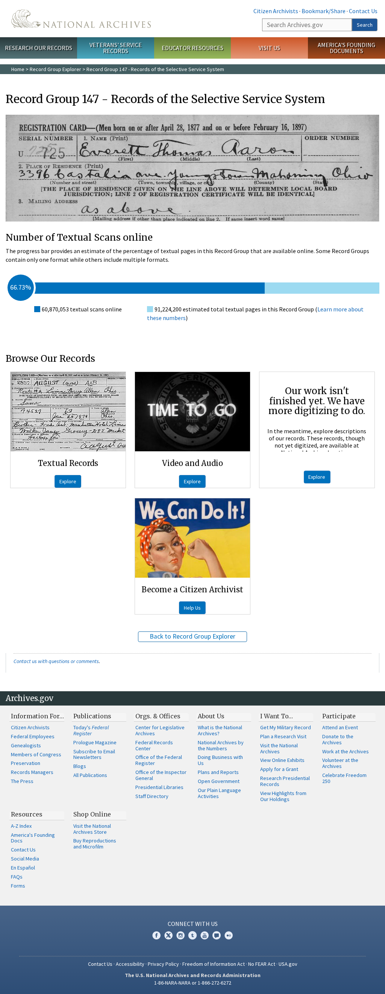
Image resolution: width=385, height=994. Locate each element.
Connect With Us (193, 923)
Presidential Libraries (159, 787)
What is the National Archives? (220, 730)
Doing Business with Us (220, 760)
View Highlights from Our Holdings (283, 796)
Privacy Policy (163, 964)
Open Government (218, 781)
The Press (22, 781)
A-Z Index (21, 826)
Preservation (25, 763)
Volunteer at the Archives (340, 763)
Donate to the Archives (337, 739)
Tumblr (192, 935)
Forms (18, 885)
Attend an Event (340, 727)
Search (365, 24)
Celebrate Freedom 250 (344, 778)
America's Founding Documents (346, 48)
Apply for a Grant (279, 769)
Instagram (180, 935)
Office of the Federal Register (158, 760)
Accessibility (130, 964)
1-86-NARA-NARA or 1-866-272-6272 (192, 982)
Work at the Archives (345, 751)
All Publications (90, 775)
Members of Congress (36, 754)
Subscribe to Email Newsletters (94, 754)
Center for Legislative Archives (160, 730)
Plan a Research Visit (283, 736)
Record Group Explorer (55, 69)
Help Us (192, 607)
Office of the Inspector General (160, 775)
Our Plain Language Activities (219, 793)
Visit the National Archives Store (92, 829)
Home (17, 69)
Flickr (228, 935)
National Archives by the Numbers (221, 745)
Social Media (25, 858)
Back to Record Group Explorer (192, 636)
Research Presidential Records (285, 781)
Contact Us (363, 11)
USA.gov (288, 964)
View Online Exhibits (282, 760)
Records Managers (32, 772)
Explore (67, 481)
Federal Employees (33, 736)
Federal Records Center (154, 745)
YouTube (204, 935)
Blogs (79, 766)
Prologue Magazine (95, 742)
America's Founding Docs (33, 838)
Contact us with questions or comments (56, 661)
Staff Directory (151, 796)
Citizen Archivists (275, 11)
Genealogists (26, 745)
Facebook (156, 935)
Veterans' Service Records (115, 48)
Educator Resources (192, 48)
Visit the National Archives (279, 748)
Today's (91, 730)
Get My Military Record (285, 727)
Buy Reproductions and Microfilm (94, 843)
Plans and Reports (218, 772)
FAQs (17, 876)
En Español (23, 867)
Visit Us (269, 48)
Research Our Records (38, 48)
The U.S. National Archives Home (81, 18)
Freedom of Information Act (213, 964)
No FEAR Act (261, 964)
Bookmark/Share (324, 11)
